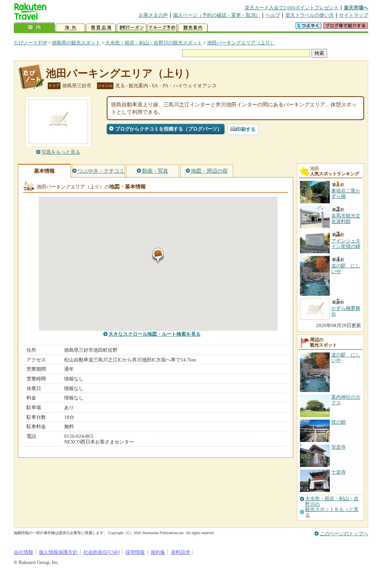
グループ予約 (162, 27)
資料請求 (180, 552)
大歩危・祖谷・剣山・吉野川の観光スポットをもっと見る (331, 506)
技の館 (338, 422)
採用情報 (135, 552)
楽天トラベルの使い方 (309, 15)
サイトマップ (353, 15)
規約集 (158, 552)
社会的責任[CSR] (101, 552)
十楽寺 (338, 472)
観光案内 (193, 27)
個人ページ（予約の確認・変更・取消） (216, 15)
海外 (70, 27)
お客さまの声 (153, 15)
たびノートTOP (30, 43)
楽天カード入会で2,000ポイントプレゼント (292, 7)
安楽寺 (338, 447)
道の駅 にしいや (345, 357)
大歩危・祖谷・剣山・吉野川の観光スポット (153, 43)
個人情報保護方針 (58, 552)
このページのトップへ (344, 533)
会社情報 (23, 552)
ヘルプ (273, 15)
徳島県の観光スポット (76, 43)
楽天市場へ (356, 7)
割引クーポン (132, 27)
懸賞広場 (101, 27)
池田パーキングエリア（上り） (241, 43)
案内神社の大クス (345, 399)
